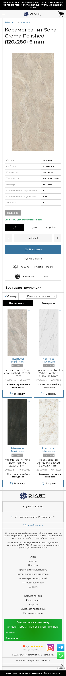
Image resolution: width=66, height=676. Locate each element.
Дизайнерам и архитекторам (33, 574)
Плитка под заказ (33, 613)
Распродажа (33, 600)
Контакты (33, 587)
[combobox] (41, 296)
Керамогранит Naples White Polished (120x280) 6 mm (49, 373)
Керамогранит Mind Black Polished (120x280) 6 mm (17, 462)
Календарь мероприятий (33, 578)
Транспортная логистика (33, 569)
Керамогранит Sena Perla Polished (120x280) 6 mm (17, 373)
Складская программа (33, 609)
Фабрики (33, 604)
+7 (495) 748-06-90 (33, 506)
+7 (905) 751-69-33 (50, 673)
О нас (33, 556)
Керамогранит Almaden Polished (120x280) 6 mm (48, 462)
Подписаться (12, 638)
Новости (33, 565)
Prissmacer (11, 22)
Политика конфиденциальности (33, 660)
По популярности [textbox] (38, 296)
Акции (33, 561)
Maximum (26, 22)
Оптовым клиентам (33, 582)
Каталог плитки (33, 596)
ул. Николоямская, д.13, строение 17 (34, 517)
